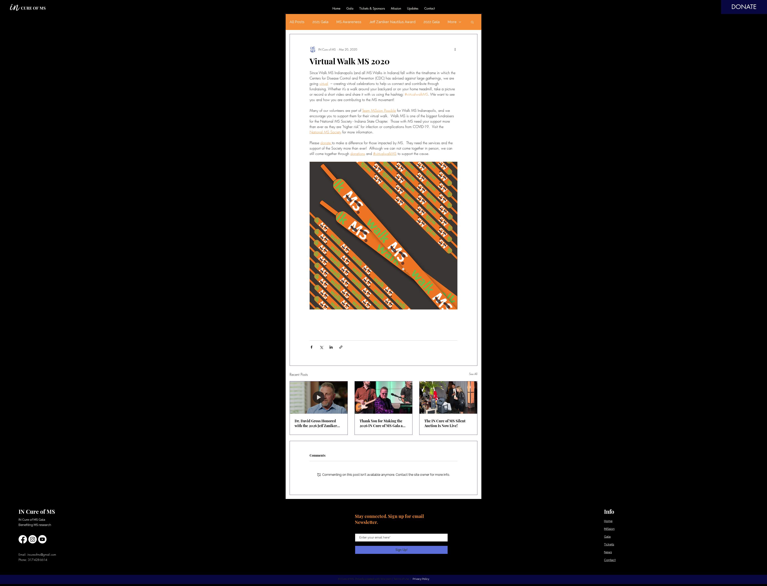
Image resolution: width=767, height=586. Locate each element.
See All (473, 374)
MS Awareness (348, 22)
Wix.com (386, 578)
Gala (607, 536)
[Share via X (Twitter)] (321, 347)
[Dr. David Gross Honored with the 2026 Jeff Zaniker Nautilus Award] (319, 397)
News (608, 552)
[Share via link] (341, 347)
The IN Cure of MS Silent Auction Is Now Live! (444, 423)
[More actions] (455, 49)
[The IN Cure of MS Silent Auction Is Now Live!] (448, 397)
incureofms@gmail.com (41, 555)
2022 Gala (431, 22)
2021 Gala (320, 22)
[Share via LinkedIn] (331, 347)
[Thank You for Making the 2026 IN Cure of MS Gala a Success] (383, 397)
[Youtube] (42, 539)
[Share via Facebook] (311, 347)
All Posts (297, 22)
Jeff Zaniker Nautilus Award (392, 22)
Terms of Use (401, 578)
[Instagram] (32, 539)
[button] (472, 22)
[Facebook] (23, 539)
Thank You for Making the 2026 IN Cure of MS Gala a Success (381, 423)
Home (608, 521)
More (452, 22)
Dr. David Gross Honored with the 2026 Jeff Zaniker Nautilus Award (316, 423)
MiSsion (609, 529)
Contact (610, 560)
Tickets (609, 544)
